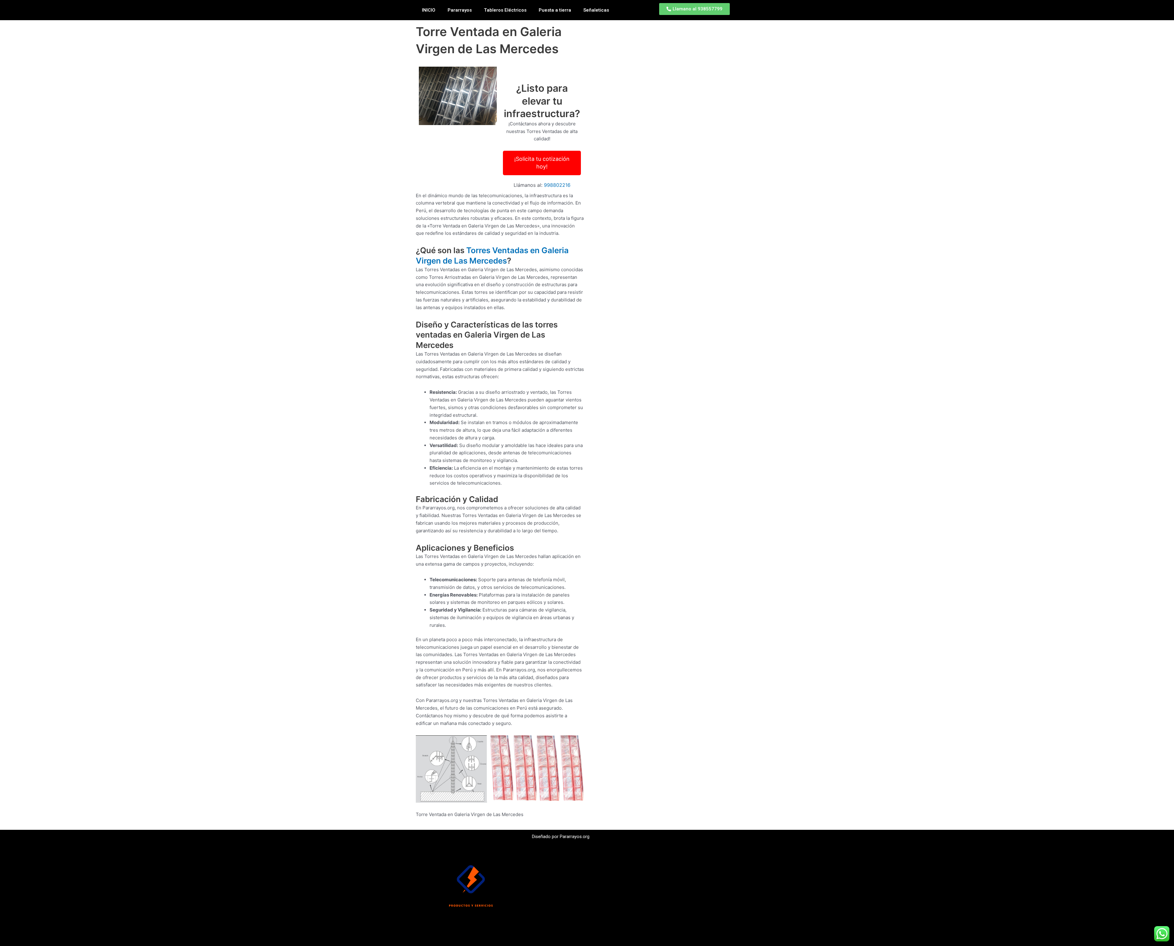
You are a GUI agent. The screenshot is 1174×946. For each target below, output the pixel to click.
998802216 (557, 185)
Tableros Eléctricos (505, 10)
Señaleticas (596, 10)
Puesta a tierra (555, 10)
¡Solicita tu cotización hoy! (542, 163)
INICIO (428, 10)
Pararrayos (460, 10)
